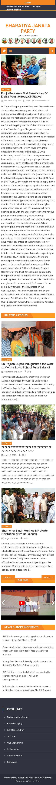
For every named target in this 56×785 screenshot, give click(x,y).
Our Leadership (15, 742)
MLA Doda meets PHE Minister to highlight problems (49, 577)
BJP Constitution (15, 729)
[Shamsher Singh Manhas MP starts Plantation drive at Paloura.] (28, 505)
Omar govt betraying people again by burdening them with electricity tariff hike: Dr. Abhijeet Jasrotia (28, 640)
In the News (13, 749)
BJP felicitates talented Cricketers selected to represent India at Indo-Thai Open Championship (26, 665)
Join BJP (11, 736)
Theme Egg (33, 781)
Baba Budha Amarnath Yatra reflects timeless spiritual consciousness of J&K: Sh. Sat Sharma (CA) (27, 679)
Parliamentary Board (17, 717)
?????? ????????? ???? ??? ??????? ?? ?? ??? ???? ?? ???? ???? (26, 449)
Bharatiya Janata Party (28, 28)
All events (6, 89)
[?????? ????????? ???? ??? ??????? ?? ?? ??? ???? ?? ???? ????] (28, 422)
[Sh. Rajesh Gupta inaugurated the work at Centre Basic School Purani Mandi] (28, 338)
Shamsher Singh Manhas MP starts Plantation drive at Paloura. (24, 532)
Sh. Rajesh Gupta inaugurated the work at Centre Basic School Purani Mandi (27, 365)
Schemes (12, 762)
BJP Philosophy (14, 723)
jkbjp (28, 100)
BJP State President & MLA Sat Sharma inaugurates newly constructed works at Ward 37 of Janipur (10, 577)
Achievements (14, 755)
